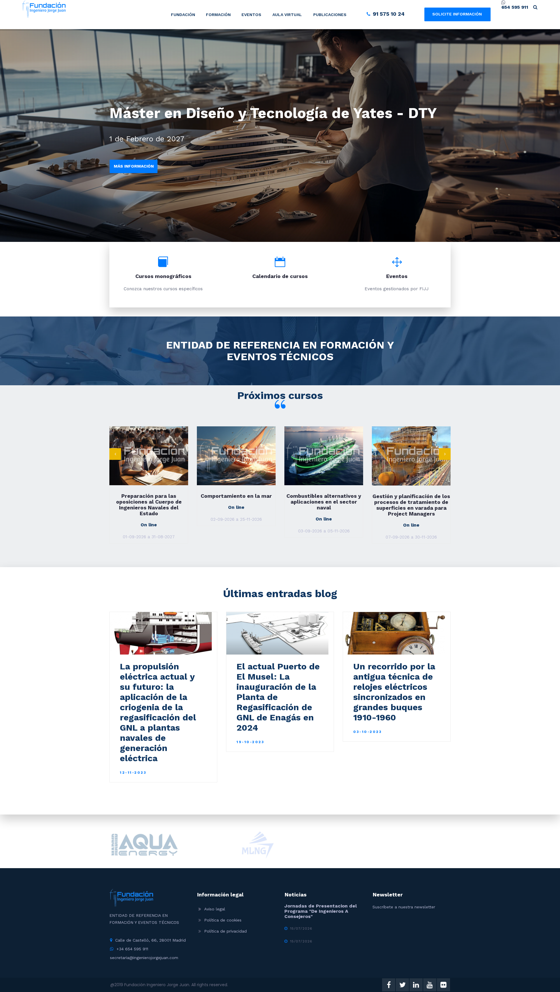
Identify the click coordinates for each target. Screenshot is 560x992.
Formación (218, 14)
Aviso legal (214, 909)
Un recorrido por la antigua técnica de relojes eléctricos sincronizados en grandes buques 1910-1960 (394, 691)
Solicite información (457, 14)
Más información (134, 166)
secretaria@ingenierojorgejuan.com (144, 957)
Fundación (183, 14)
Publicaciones (329, 14)
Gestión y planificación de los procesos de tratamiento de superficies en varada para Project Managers (324, 505)
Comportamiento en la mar (148, 496)
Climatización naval (411, 496)
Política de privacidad (225, 931)
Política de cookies (223, 920)
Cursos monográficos (163, 276)
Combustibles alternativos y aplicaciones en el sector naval (236, 502)
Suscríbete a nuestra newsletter (403, 907)
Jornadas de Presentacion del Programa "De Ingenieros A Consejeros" (320, 911)
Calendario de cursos (280, 276)
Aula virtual (287, 14)
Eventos (251, 14)
